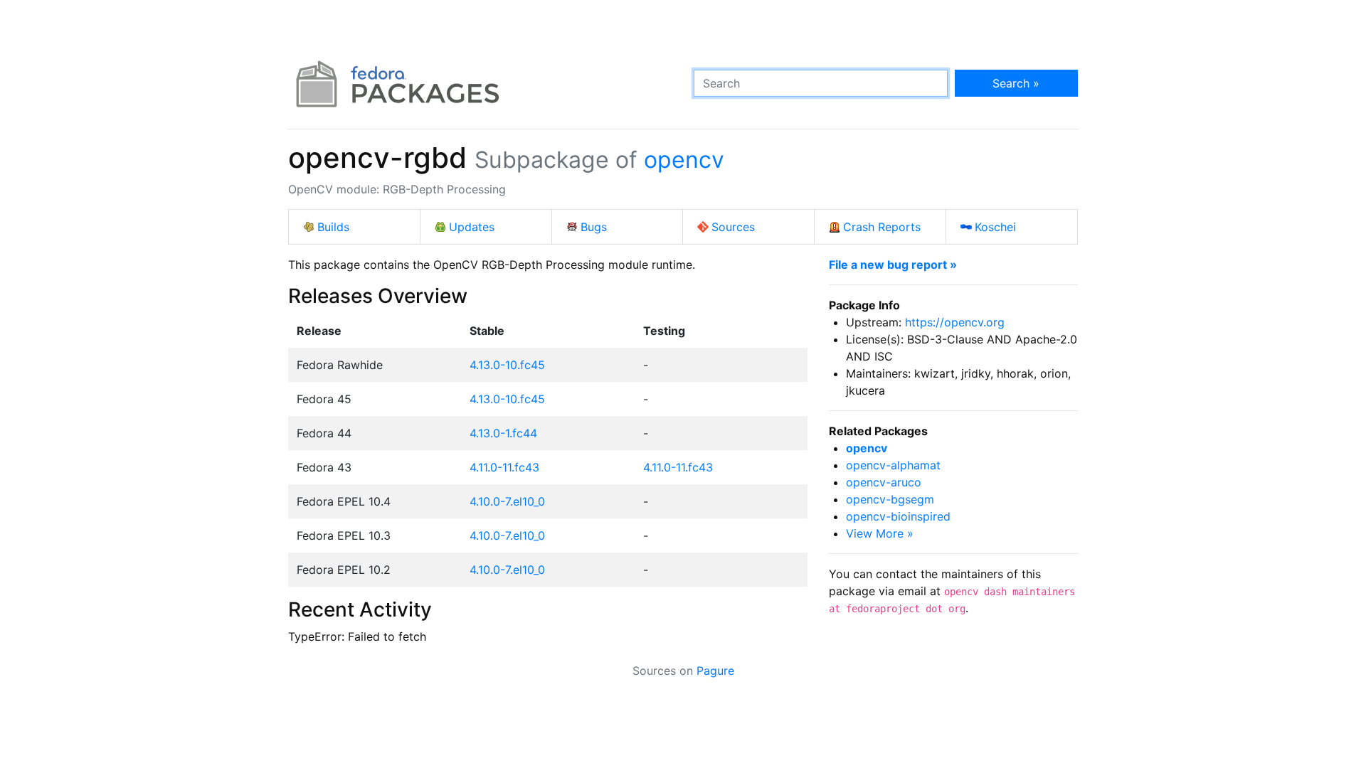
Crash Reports (882, 227)
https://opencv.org (955, 322)
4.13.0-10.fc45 (507, 365)
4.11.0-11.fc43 (504, 467)
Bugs (594, 227)
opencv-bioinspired (898, 516)
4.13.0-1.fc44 (503, 433)
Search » (1015, 83)
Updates (471, 227)
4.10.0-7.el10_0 (507, 501)
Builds (333, 227)
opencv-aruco (883, 482)
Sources (733, 227)
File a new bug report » (893, 264)
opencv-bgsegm (890, 499)
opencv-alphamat (893, 465)
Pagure (715, 670)
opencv (684, 160)
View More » (880, 533)
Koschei (995, 227)
